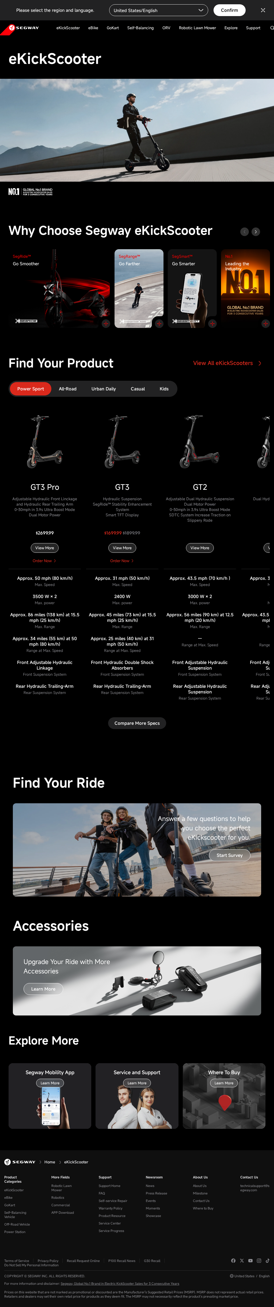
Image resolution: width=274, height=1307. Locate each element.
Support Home (109, 1185)
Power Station (14, 1232)
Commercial (60, 1205)
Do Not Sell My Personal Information (31, 1265)
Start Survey (230, 855)
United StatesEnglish (252, 1276)
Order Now (42, 560)
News (150, 1185)
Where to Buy (203, 1208)
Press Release (156, 1193)
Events (151, 1200)
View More (44, 547)
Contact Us (201, 1200)
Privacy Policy (48, 1261)
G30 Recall (152, 1261)
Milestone (200, 1193)
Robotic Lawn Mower (61, 1187)
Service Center (110, 1223)
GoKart (9, 1205)
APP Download (62, 1212)
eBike (8, 1197)
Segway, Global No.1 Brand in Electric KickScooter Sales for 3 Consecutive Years (120, 1283)
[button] (256, 231)
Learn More (43, 989)
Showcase (153, 1215)
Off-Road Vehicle (17, 1224)
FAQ (102, 1193)
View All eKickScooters (223, 363)
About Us (200, 1177)
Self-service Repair (113, 1200)
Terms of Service (16, 1261)
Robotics (57, 1197)
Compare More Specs (137, 723)
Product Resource (112, 1215)
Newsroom (154, 1177)
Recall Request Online (83, 1261)
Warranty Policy (110, 1208)
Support (105, 1177)
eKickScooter (14, 1190)
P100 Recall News (121, 1261)
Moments (153, 1208)
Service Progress (111, 1230)
